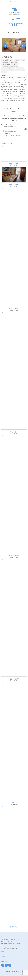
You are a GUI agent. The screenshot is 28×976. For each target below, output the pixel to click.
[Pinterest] (6, 965)
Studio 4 (14, 432)
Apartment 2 (14, 185)
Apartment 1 (14, 164)
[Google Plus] (9, 965)
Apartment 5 (14, 555)
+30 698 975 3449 (19, 23)
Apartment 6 (14, 679)
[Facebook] (2, 965)
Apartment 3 (14, 308)
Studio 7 (14, 802)
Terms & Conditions (6, 954)
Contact (3, 956)
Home (2, 951)
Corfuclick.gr (17, 972)
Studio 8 (14, 926)
